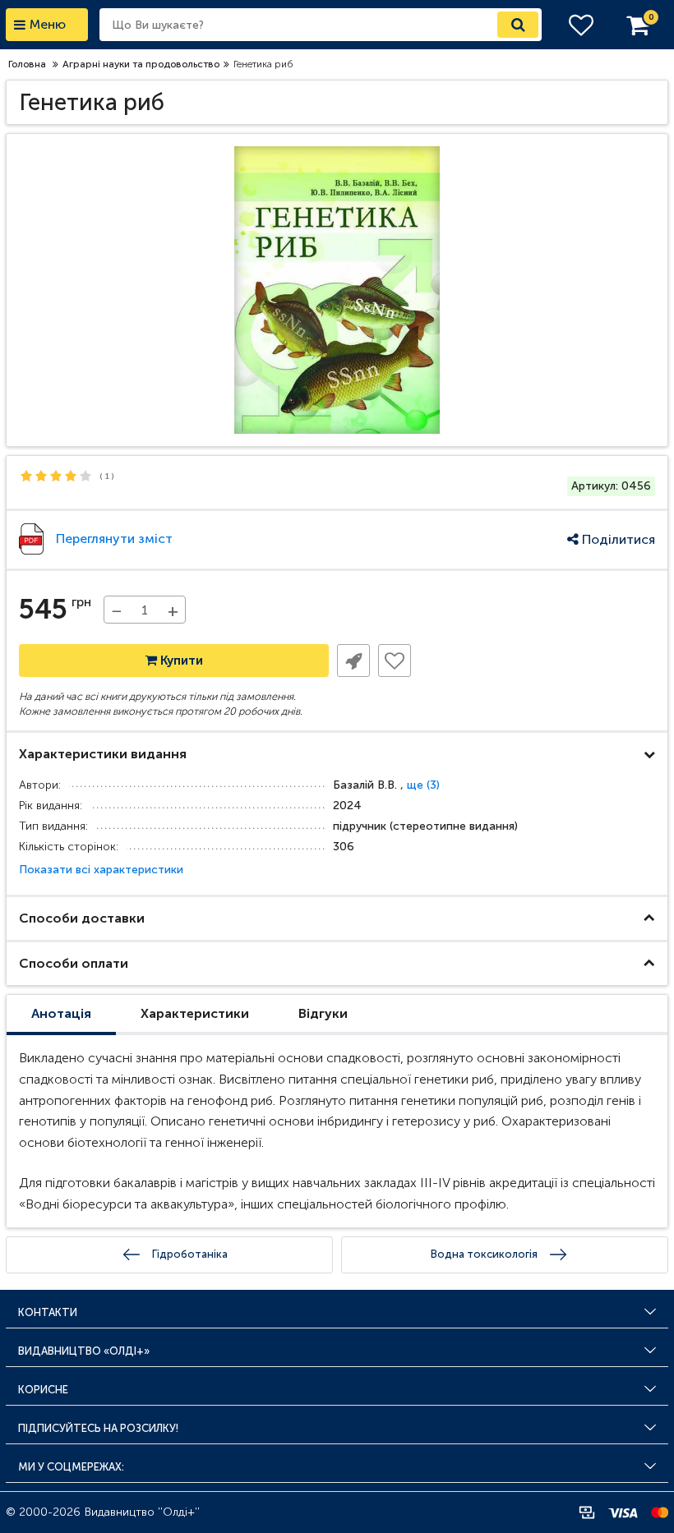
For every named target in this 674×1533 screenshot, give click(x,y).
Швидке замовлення (353, 660)
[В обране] (394, 660)
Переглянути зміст (114, 538)
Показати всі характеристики (101, 870)
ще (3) (423, 785)
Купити (180, 660)
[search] (517, 25)
